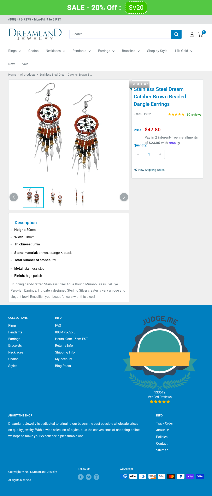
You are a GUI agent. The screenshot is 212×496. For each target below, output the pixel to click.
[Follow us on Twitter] (89, 477)
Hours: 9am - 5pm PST (71, 339)
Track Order (164, 423)
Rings (12, 51)
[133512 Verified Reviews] (159, 402)
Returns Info (64, 346)
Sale (25, 64)
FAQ (58, 325)
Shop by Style (157, 51)
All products (27, 74)
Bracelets (128, 51)
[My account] (192, 34)
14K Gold (181, 51)
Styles (12, 366)
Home (12, 74)
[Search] (176, 34)
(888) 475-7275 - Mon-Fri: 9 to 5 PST (34, 19)
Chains (33, 51)
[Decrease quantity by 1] (138, 154)
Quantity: (140, 145)
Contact (161, 443)
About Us (162, 430)
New (11, 64)
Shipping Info (65, 352)
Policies (161, 437)
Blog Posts (63, 366)
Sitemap (162, 450)
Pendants (79, 51)
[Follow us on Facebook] (81, 477)
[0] (200, 34)
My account (63, 359)
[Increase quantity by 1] (160, 154)
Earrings (104, 51)
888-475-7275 (65, 332)
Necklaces (53, 51)
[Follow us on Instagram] (96, 477)
